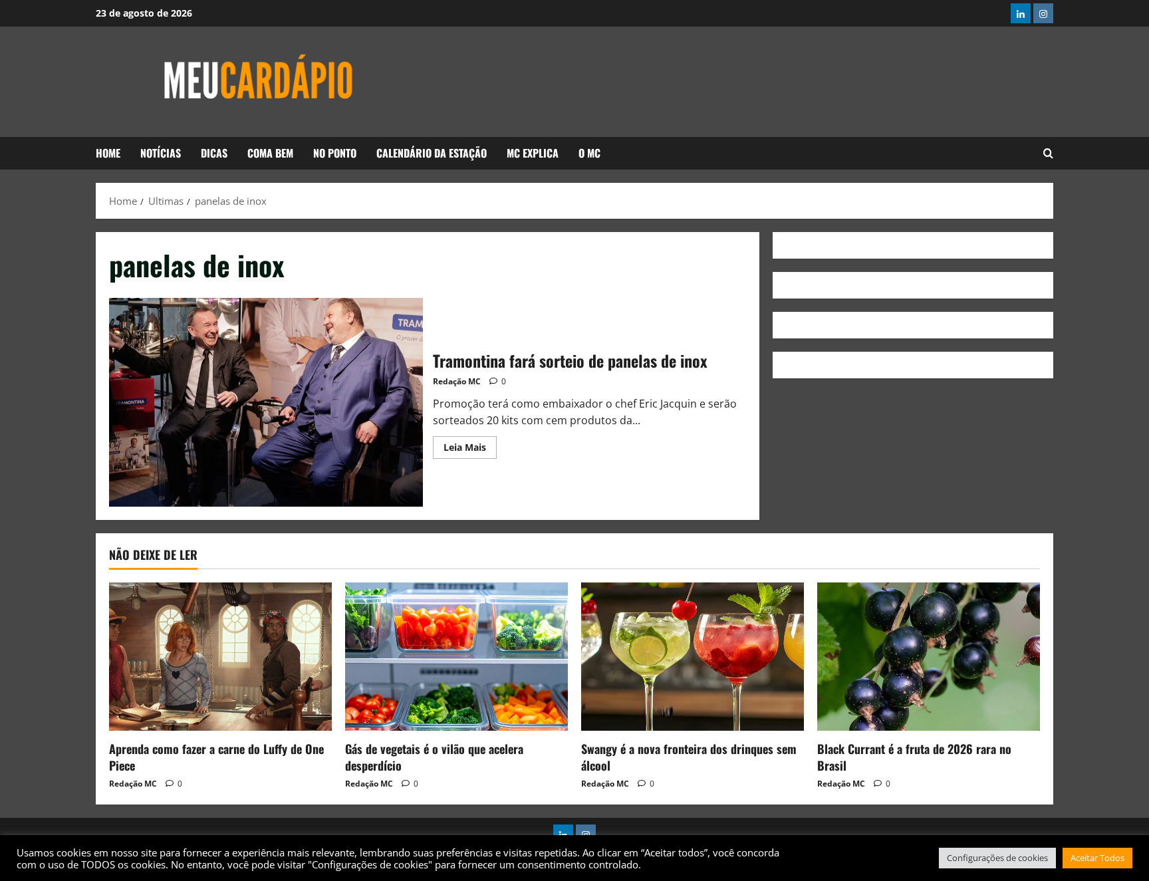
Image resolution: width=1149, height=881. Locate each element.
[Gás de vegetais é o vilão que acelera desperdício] (456, 656)
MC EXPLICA (533, 153)
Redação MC (457, 381)
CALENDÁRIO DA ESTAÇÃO (431, 153)
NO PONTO (334, 153)
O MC (589, 153)
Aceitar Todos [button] (1097, 858)
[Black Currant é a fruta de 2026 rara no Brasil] (928, 656)
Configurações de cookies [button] (997, 858)
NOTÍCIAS (160, 153)
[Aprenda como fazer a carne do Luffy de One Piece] (220, 656)
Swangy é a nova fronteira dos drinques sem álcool (689, 757)
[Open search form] (1048, 153)
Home (108, 153)
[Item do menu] (1021, 13)
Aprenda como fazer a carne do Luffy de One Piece (216, 757)
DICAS (214, 153)
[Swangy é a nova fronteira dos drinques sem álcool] (692, 656)
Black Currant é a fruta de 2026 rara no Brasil (914, 757)
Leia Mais (470, 444)
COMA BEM (270, 153)
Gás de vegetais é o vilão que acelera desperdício (434, 757)
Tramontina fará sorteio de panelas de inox (266, 402)
